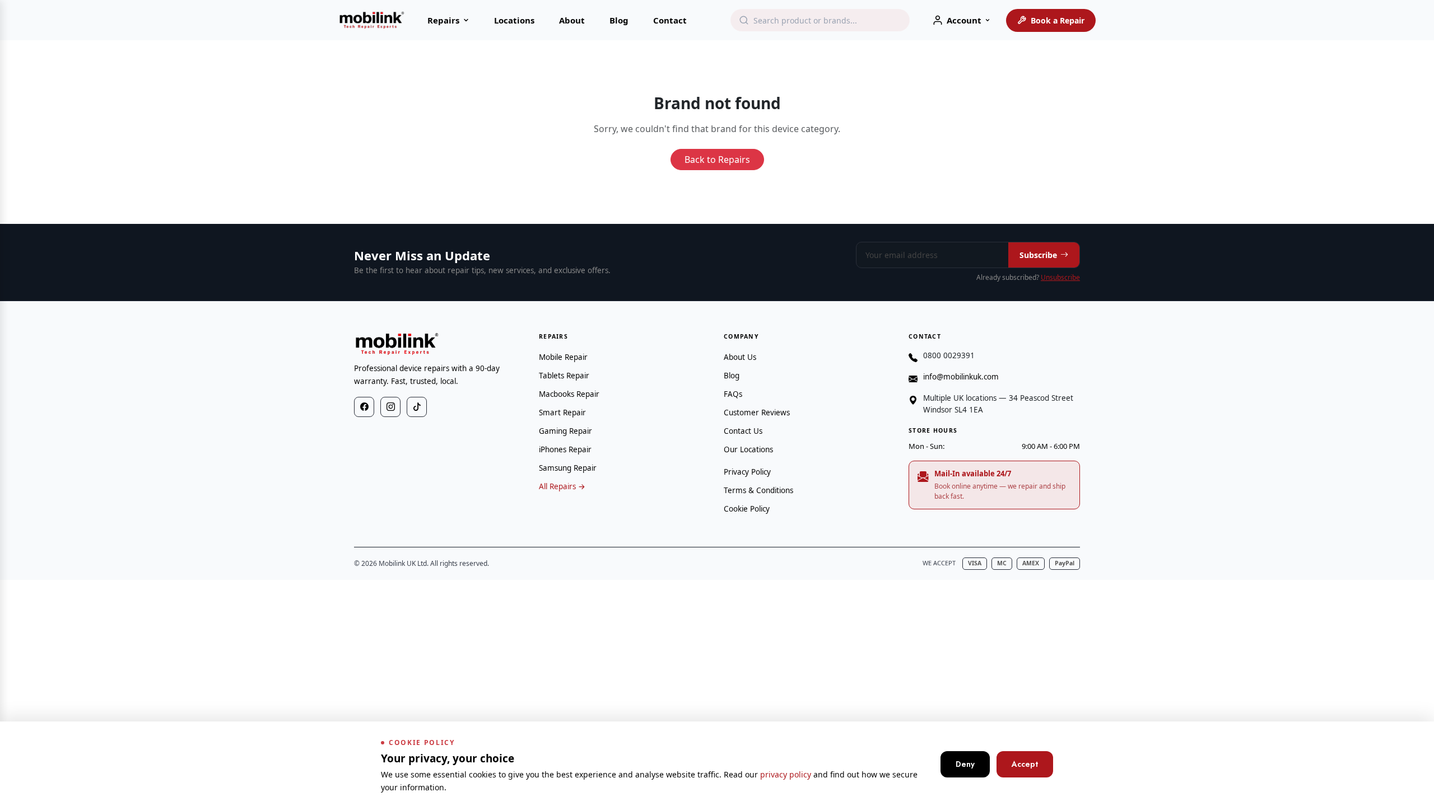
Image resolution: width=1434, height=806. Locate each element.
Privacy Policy (747, 472)
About (572, 20)
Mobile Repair (563, 357)
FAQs (733, 394)
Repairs (443, 20)
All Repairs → (562, 486)
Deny (965, 764)
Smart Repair (562, 412)
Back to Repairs (717, 159)
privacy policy (785, 774)
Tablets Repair (564, 376)
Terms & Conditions (758, 490)
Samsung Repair (568, 468)
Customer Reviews (757, 412)
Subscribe (1038, 255)
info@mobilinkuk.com (961, 377)
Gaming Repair (565, 431)
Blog (618, 20)
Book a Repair (1057, 20)
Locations (514, 20)
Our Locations (748, 449)
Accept (1025, 764)
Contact (670, 20)
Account (964, 20)
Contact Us (743, 431)
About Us (740, 357)
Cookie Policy (747, 509)
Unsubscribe (1060, 277)
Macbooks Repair (569, 394)
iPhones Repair (565, 449)
